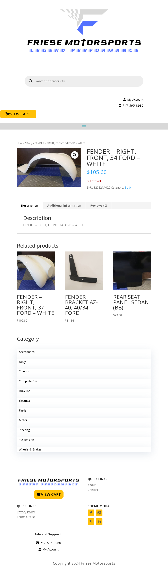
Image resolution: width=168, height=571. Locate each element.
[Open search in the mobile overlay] (84, 81)
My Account (135, 99)
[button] (74, 155)
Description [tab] (29, 205)
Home (20, 143)
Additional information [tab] (64, 205)
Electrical (25, 401)
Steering (24, 430)
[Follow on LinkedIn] (99, 521)
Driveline (24, 391)
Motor (23, 420)
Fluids (22, 410)
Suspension (26, 440)
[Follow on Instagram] (99, 513)
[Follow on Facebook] (91, 513)
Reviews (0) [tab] (98, 205)
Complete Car (28, 381)
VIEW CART (20, 113)
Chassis (24, 371)
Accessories (27, 352)
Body (29, 143)
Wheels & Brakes (30, 449)
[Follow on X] (91, 521)
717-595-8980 (133, 105)
